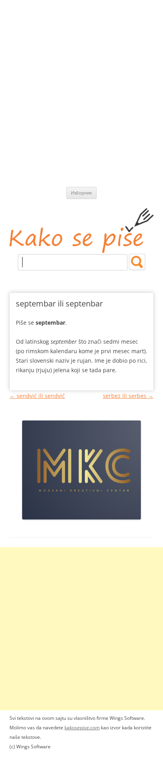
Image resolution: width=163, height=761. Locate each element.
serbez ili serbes (128, 396)
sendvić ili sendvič (37, 396)
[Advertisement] (81, 85)
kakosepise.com (82, 727)
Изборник (81, 193)
